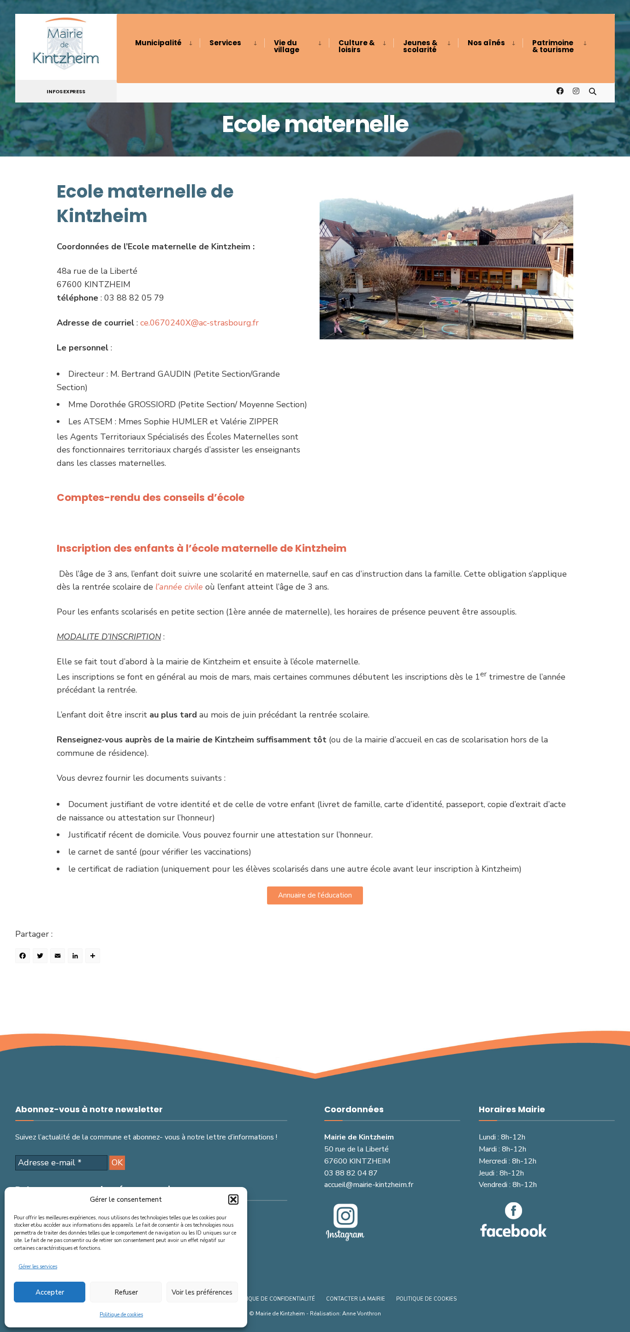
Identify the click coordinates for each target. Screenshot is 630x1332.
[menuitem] (167, 42)
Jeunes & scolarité (420, 46)
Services (225, 43)
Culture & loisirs (357, 46)
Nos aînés (486, 43)
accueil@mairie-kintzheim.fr (368, 1185)
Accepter (50, 1292)
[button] (233, 1199)
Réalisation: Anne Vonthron (345, 1313)
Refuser (126, 1292)
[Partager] (94, 957)
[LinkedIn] (76, 957)
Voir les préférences (202, 1292)
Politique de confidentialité (273, 1299)
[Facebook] (24, 957)
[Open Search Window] (592, 91)
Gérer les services (37, 1266)
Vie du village (286, 46)
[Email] (59, 957)
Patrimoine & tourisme (553, 46)
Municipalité (158, 43)
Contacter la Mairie (355, 1299)
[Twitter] (41, 957)
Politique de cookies (121, 1314)
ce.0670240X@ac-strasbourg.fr (199, 322)
